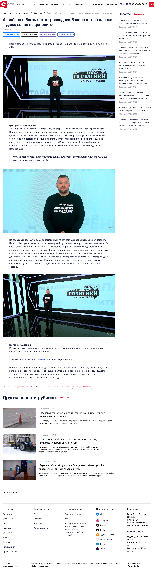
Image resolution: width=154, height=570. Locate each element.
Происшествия (10, 551)
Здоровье (7, 533)
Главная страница (10, 13)
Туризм (6, 542)
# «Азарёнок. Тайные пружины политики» (53, 387)
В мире (6, 537)
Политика (7, 514)
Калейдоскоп (9, 547)
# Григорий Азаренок (82, 387)
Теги (67, 519)
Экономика (8, 519)
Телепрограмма (36, 4)
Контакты (112, 4)
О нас (36, 514)
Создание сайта (134, 563)
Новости (25, 13)
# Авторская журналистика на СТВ (18, 387)
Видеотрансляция (73, 514)
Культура (7, 528)
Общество (38, 13)
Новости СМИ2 (10, 492)
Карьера (38, 523)
